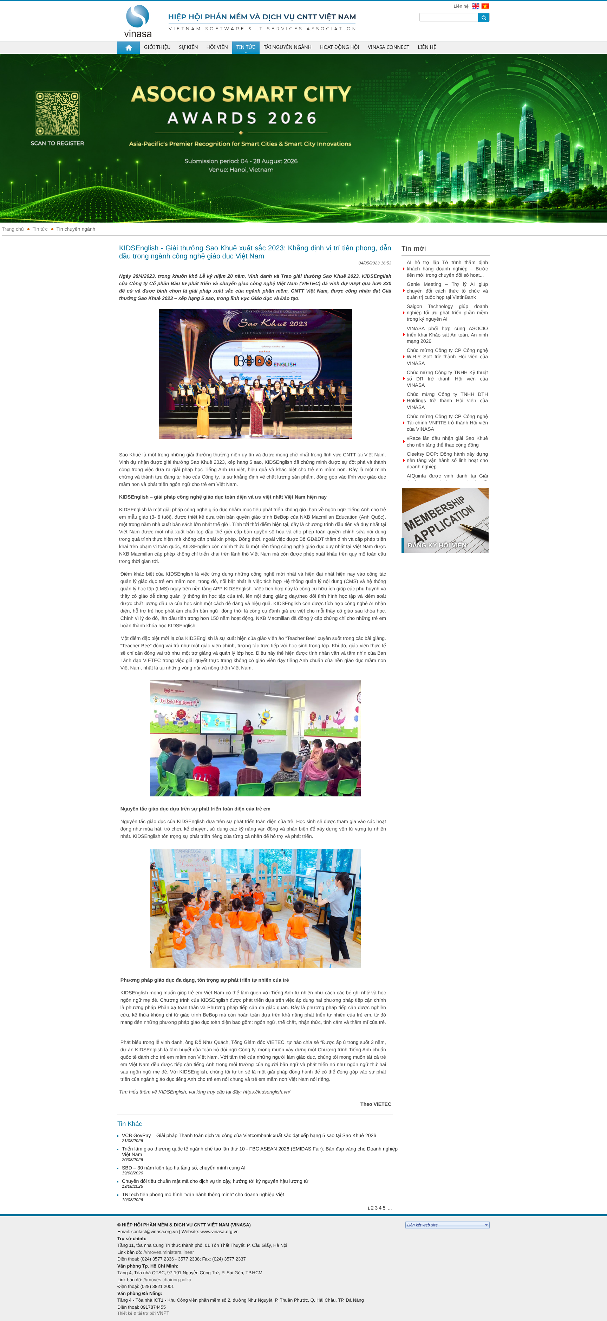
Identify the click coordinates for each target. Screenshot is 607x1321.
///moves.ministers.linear (168, 1252)
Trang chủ (13, 229)
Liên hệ (461, 6)
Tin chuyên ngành (76, 229)
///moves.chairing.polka (167, 1279)
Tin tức (40, 229)
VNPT (163, 1313)
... (390, 1208)
